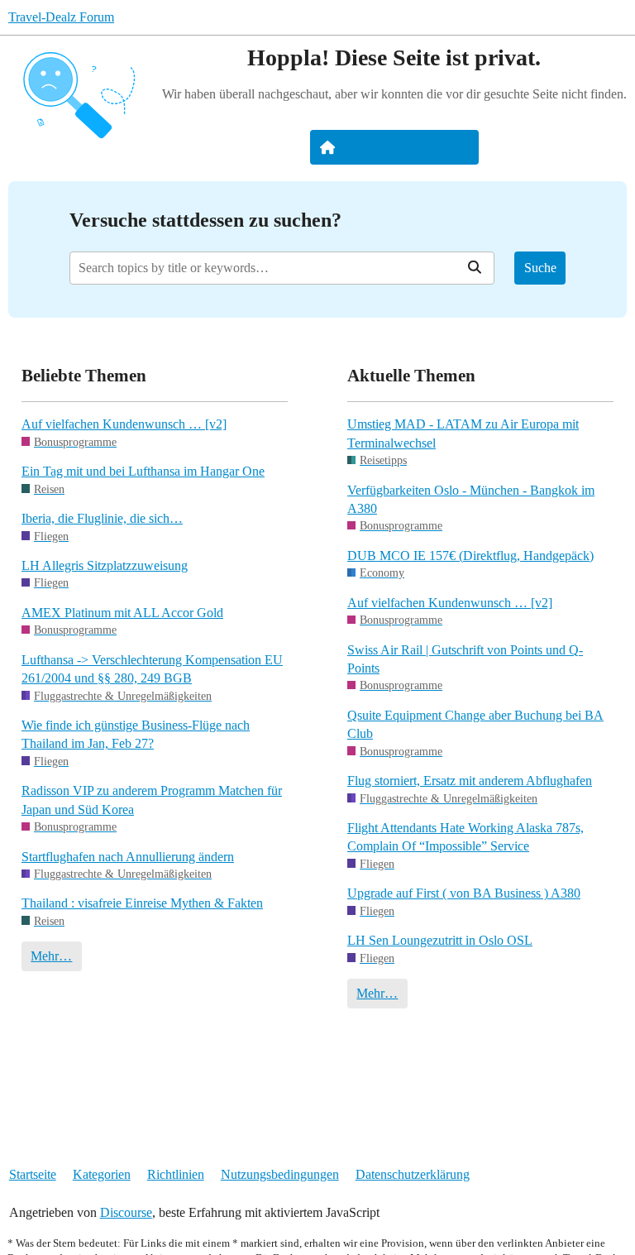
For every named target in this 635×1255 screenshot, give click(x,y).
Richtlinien (175, 1174)
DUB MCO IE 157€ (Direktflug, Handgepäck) (470, 555)
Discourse (126, 1212)
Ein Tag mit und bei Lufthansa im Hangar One (143, 471)
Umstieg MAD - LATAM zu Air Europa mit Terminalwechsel (463, 433)
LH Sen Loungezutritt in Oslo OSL (439, 940)
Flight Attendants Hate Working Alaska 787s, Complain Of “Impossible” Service (465, 837)
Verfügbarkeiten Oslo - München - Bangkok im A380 (470, 499)
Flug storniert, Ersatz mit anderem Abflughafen (469, 781)
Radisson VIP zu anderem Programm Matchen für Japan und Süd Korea (151, 799)
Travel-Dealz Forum (61, 17)
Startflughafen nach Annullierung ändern (127, 857)
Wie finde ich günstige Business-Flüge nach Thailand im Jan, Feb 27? (135, 734)
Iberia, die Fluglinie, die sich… (102, 518)
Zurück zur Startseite (405, 147)
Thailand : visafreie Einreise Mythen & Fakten (142, 903)
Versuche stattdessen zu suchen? (205, 219)
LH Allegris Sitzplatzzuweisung (104, 565)
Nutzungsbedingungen (280, 1174)
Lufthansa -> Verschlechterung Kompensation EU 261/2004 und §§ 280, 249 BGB (152, 669)
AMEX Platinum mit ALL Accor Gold (122, 613)
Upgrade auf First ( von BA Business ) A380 (463, 893)
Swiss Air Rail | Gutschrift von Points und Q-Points (465, 659)
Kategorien (102, 1174)
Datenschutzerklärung (413, 1174)
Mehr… (51, 956)
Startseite (32, 1174)
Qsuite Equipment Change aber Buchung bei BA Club (475, 724)
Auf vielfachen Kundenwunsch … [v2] (124, 424)
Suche (540, 268)
